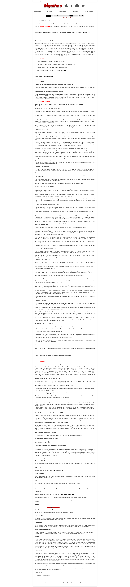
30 (70, 17)
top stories (49, 11)
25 (68, 17)
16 (64, 17)
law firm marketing (89, 11)
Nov (80, 15)
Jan (52, 15)
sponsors (60, 582)
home (37, 0)
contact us (52, 582)
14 (63, 17)
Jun (66, 15)
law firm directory (62, 11)
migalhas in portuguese (70, 582)
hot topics (75, 11)
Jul (69, 15)
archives (44, 0)
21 (67, 17)
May (63, 15)
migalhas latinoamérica (82, 582)
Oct (77, 15)
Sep (74, 15)
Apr (60, 15)
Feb (55, 15)
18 (66, 17)
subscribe (45, 582)
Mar (57, 15)
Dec (82, 15)
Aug (71, 15)
